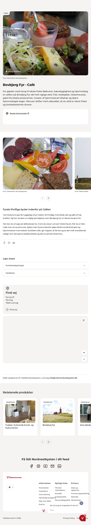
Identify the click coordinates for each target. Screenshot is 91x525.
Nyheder (75, 497)
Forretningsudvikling (80, 493)
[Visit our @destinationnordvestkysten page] (45, 466)
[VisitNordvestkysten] (14, 477)
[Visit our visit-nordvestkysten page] (59, 466)
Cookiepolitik (60, 497)
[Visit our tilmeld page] (52, 466)
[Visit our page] (31, 466)
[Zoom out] (84, 359)
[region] (45, 339)
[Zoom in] (84, 352)
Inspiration (43, 491)
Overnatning (44, 494)
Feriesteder (44, 488)
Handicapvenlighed (47, 498)
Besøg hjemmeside (18, 113)
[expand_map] (83, 320)
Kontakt (58, 493)
